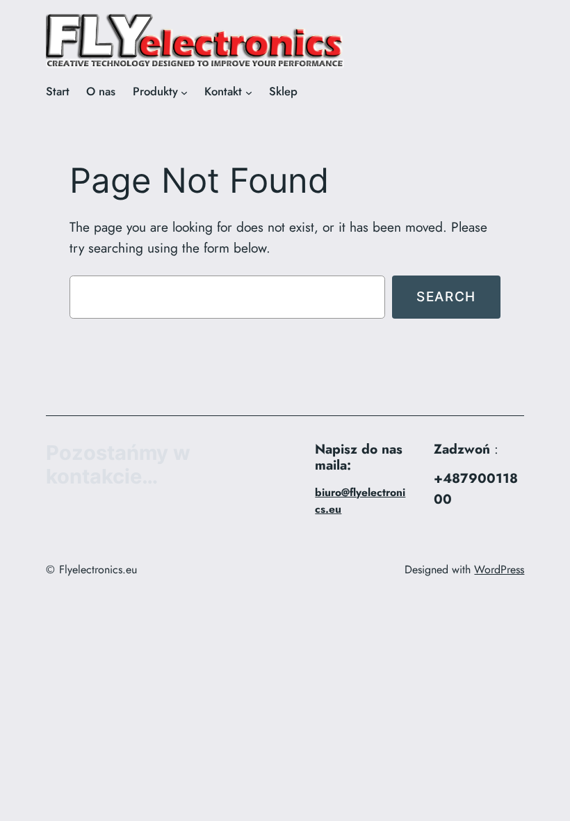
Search (446, 296)
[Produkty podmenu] (184, 91)
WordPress (499, 569)
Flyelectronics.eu (98, 569)
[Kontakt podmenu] (248, 91)
